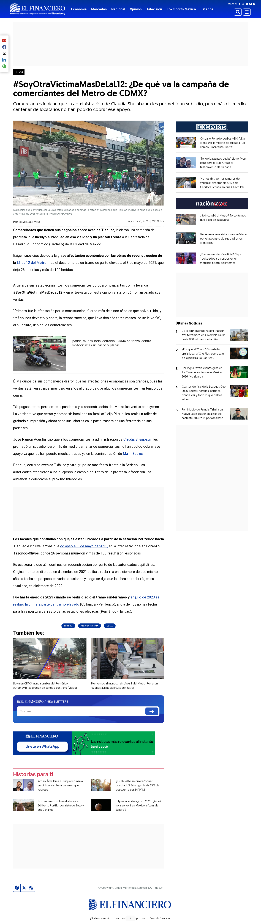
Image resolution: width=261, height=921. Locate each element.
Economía (79, 9)
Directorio (119, 918)
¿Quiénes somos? (99, 918)
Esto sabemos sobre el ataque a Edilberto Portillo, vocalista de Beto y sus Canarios (61, 805)
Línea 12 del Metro (32, 262)
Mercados (99, 9)
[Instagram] (247, 3)
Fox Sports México (181, 9)
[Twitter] (244, 3)
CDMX (19, 72)
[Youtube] (251, 3)
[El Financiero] (38, 9)
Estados (206, 9)
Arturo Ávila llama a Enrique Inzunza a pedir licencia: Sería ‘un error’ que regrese (60, 785)
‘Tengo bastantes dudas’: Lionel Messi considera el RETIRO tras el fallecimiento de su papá (223, 163)
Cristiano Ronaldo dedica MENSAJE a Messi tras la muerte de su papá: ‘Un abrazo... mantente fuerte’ (222, 143)
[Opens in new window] (186, 219)
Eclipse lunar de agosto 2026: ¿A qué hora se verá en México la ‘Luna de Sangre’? (138, 805)
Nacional (118, 9)
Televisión (154, 9)
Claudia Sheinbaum (137, 439)
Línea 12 (68, 626)
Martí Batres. (133, 453)
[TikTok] (255, 3)
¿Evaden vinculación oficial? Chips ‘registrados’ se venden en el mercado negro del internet (220, 259)
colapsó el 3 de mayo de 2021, (84, 546)
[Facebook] (240, 3)
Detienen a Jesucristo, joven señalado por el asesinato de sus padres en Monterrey (223, 239)
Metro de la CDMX (89, 626)
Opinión (136, 9)
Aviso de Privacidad (160, 918)
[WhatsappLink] (84, 743)
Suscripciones (137, 918)
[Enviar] (151, 711)
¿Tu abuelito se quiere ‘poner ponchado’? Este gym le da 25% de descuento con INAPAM (137, 785)
